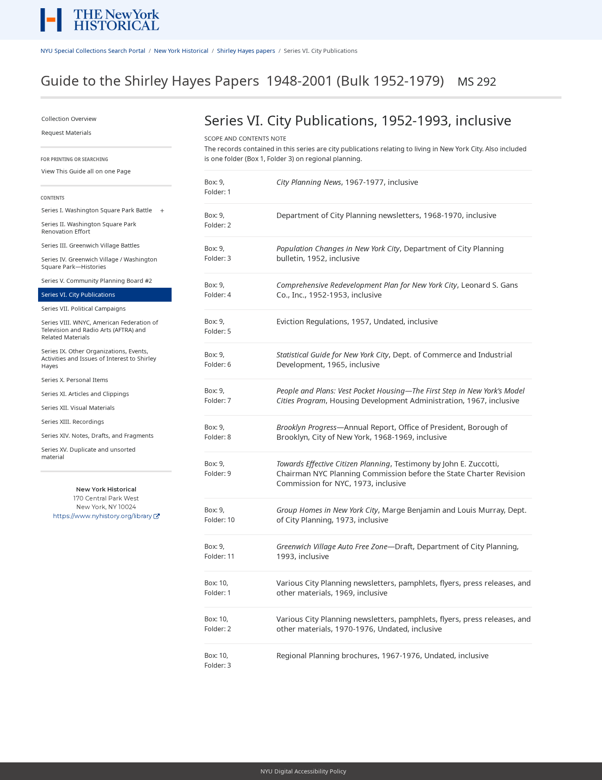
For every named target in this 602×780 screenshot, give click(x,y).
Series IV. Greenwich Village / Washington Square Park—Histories (99, 263)
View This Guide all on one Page (86, 171)
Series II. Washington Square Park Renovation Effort (88, 227)
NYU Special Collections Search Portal (93, 51)
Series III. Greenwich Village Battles (90, 245)
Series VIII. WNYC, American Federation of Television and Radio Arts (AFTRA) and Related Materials (99, 329)
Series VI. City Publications (78, 294)
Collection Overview (68, 119)
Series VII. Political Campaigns (83, 308)
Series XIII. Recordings (72, 421)
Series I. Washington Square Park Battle (96, 210)
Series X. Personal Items (74, 380)
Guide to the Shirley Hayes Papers (268, 80)
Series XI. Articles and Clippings (85, 394)
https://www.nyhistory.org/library (102, 516)
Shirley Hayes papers (246, 51)
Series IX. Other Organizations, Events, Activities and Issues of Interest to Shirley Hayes (98, 358)
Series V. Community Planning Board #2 (96, 280)
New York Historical (181, 51)
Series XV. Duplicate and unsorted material (88, 453)
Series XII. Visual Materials (78, 408)
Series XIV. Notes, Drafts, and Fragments (97, 435)
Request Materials (66, 132)
